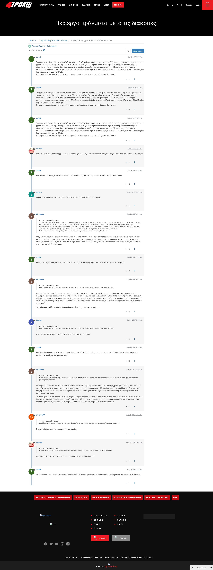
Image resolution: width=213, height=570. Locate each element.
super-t (39, 192)
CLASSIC (121, 520)
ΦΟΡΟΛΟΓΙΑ (81, 497)
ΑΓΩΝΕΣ (121, 516)
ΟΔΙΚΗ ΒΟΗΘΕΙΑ (100, 497)
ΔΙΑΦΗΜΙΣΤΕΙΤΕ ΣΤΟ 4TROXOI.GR (137, 557)
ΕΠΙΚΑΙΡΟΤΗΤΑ (101, 516)
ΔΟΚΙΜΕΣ (98, 520)
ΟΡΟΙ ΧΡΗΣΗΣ (71, 557)
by (101, 566)
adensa (39, 320)
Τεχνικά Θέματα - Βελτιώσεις (44, 46)
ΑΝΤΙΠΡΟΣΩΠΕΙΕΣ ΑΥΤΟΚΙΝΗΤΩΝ (53, 497)
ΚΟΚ (175, 497)
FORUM (97, 528)
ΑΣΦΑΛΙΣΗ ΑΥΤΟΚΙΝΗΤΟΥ (127, 497)
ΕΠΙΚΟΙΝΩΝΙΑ (111, 557)
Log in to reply (138, 51)
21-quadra (40, 214)
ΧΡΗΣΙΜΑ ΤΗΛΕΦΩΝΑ (157, 497)
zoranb (38, 57)
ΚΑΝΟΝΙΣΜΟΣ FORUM (91, 557)
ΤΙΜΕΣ (97, 524)
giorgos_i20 (40, 415)
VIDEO (120, 524)
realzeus (39, 149)
